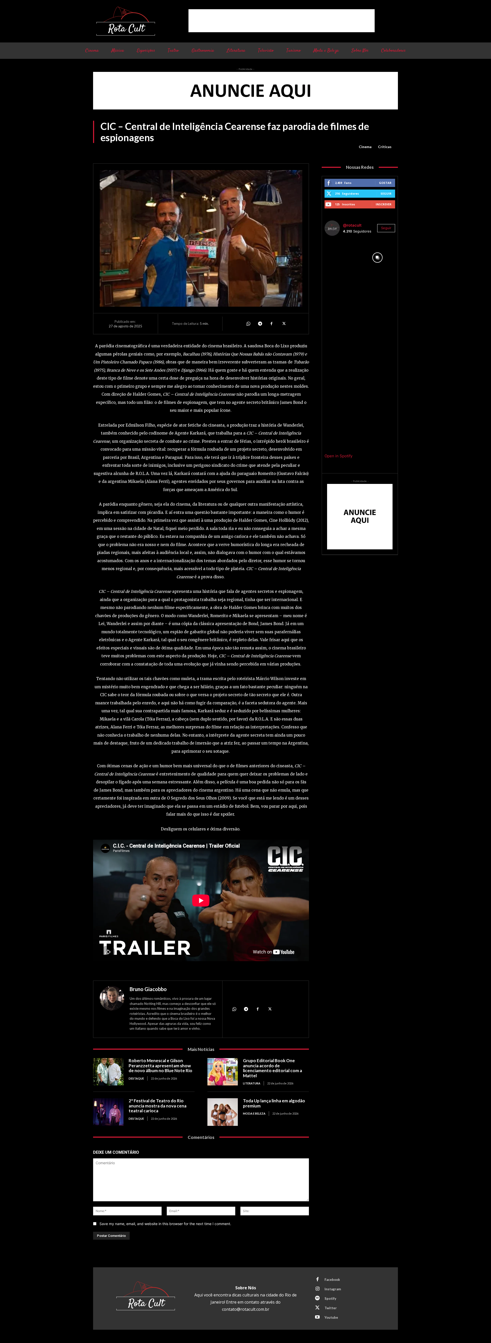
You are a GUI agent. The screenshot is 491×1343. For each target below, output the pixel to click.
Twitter (331, 1308)
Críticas (385, 147)
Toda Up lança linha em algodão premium (274, 1103)
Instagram (333, 1289)
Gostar (385, 183)
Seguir (386, 193)
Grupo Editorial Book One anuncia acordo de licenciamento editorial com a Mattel (272, 1068)
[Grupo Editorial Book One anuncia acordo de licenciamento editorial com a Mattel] (222, 1071)
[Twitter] (283, 323)
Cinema (365, 147)
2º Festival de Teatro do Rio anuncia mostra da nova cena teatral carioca (157, 1105)
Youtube (331, 1317)
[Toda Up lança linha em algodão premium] (222, 1112)
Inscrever (384, 204)
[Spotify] (317, 1298)
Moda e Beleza (254, 1113)
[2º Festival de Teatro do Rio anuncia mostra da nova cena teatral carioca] (108, 1112)
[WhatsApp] (248, 323)
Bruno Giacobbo (148, 989)
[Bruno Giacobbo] (112, 1010)
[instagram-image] (342, 257)
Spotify (330, 1298)
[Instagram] (317, 1289)
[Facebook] (271, 323)
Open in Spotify (338, 455)
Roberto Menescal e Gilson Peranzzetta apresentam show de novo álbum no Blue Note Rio (160, 1065)
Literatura (251, 1083)
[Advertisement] (281, 20)
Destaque (136, 1078)
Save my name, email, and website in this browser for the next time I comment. (165, 1224)
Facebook (332, 1280)
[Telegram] (260, 323)
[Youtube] (317, 1317)
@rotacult (352, 225)
